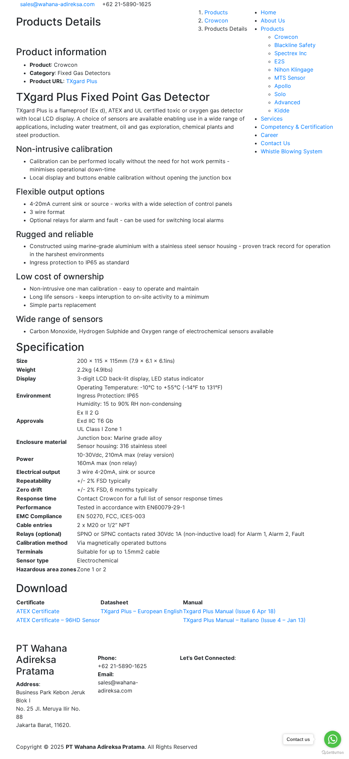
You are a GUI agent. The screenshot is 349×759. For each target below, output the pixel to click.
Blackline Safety (295, 45)
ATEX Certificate (37, 611)
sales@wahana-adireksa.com (57, 4)
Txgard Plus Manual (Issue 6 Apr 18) (229, 611)
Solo (280, 94)
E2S (279, 61)
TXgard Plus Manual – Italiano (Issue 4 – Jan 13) (244, 620)
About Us (273, 20)
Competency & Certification (297, 126)
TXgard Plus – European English (141, 611)
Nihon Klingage (293, 69)
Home (268, 12)
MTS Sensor (289, 77)
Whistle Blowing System (291, 151)
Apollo (282, 85)
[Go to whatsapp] (332, 739)
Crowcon (286, 36)
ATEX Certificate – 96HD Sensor (58, 620)
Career (269, 134)
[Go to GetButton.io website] (333, 752)
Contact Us (275, 143)
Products (272, 28)
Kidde (281, 110)
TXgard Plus (81, 81)
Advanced (287, 102)
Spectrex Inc (290, 53)
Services (272, 118)
